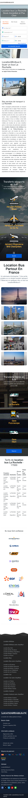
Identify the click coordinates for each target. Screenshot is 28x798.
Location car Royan (8, 655)
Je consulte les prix (14, 46)
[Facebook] (2, 787)
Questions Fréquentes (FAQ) (9, 725)
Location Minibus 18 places (10, 653)
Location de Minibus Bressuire (11, 666)
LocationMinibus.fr (16, 794)
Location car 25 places (9, 664)
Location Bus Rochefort (9, 685)
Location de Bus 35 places (10, 650)
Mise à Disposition (23, 22)
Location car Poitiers (9, 681)
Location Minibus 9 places (10, 697)
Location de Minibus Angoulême (12, 651)
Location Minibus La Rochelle (11, 699)
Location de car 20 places (10, 672)
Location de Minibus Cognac (11, 703)
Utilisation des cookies (8, 743)
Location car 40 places (9, 683)
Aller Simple (14, 22)
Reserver (14, 451)
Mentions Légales (7, 745)
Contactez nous (6, 723)
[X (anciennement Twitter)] (5, 788)
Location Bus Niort (8, 648)
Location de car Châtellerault (11, 670)
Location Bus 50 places (9, 686)
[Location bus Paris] (14, 296)
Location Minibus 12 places (10, 705)
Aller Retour (6, 22)
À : (17, 36)
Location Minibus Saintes (10, 688)
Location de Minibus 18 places (11, 701)
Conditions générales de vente (10, 736)
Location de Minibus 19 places (11, 668)
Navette (14, 256)
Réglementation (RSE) (8, 734)
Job (4, 727)
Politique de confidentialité (9, 738)
